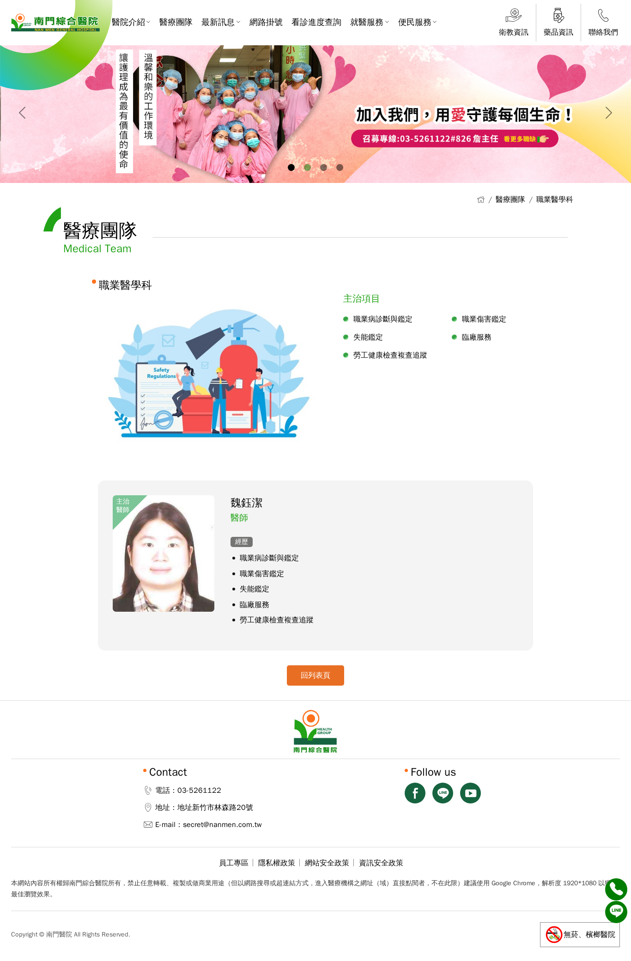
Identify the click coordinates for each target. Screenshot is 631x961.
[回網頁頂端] (616, 935)
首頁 (481, 199)
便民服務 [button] (414, 22)
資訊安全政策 (381, 863)
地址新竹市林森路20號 (215, 807)
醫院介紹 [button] (128, 22)
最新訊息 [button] (218, 22)
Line (442, 793)
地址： (166, 807)
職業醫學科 (554, 199)
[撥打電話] (616, 889)
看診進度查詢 (316, 22)
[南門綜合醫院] (55, 22)
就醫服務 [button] (366, 22)
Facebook (415, 793)
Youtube (470, 793)
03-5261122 (199, 790)
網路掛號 (266, 22)
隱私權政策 (276, 863)
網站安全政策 (327, 863)
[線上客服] (616, 912)
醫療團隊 (176, 22)
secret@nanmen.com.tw (222, 824)
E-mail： (169, 824)
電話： (166, 790)
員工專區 (234, 863)
